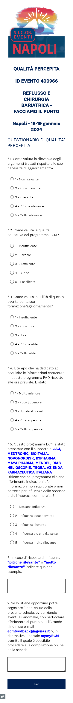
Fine (36, 684)
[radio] (9, 179)
